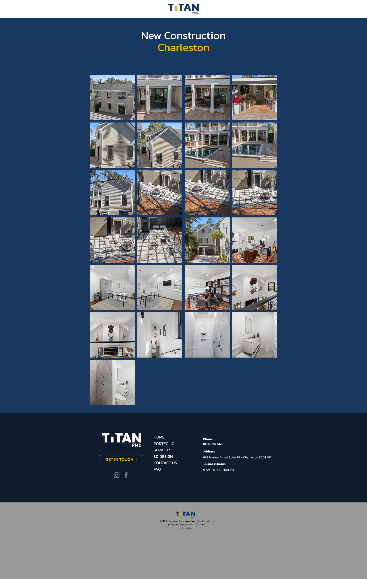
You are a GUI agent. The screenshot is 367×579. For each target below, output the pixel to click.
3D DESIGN (163, 456)
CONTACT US (165, 463)
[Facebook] (126, 475)
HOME (159, 437)
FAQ (157, 469)
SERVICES (162, 450)
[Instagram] (116, 475)
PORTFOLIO (164, 444)
